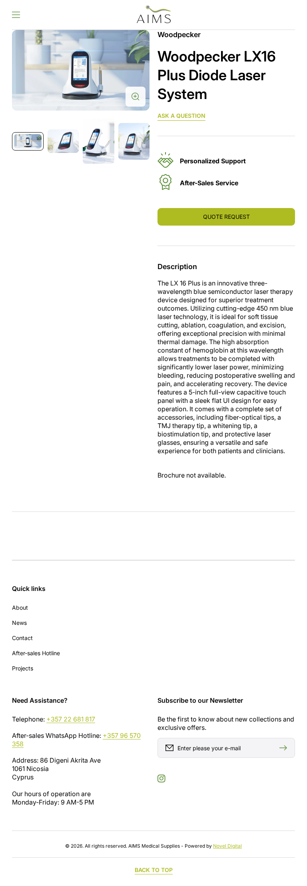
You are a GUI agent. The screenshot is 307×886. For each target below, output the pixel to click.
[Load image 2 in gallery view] (63, 141)
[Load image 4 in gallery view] (134, 141)
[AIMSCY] (153, 15)
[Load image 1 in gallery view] (28, 141)
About (20, 607)
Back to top (154, 869)
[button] (16, 15)
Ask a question (181, 115)
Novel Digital (227, 846)
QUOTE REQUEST (226, 216)
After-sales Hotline (36, 653)
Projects (22, 668)
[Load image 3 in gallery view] (98, 141)
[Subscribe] (285, 748)
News (19, 622)
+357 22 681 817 (70, 719)
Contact (22, 637)
